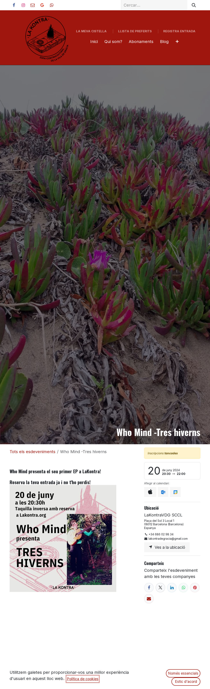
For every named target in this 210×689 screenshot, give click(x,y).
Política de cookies (82, 679)
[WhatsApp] (183, 587)
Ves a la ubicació (169, 547)
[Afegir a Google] (175, 492)
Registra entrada (179, 31)
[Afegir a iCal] (150, 492)
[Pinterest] (195, 587)
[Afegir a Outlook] (163, 492)
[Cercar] (193, 5)
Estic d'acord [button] (186, 681)
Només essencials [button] (183, 673)
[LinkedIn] (172, 587)
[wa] (51, 5)
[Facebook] (149, 587)
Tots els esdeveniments (32, 451)
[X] (160, 587)
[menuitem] (94, 41)
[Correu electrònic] (149, 598)
